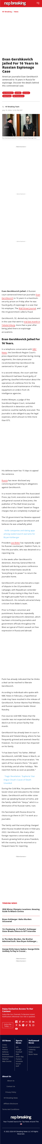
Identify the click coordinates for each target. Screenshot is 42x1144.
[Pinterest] (16, 1025)
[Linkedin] (33, 1022)
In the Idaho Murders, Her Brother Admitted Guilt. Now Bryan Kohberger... (20, 940)
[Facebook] (20, 1022)
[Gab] (23, 1022)
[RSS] (20, 1025)
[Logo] (15, 3)
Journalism (26, 93)
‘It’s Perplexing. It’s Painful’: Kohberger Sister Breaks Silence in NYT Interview (19, 930)
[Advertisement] (21, 36)
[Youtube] (16, 1029)
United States (7, 96)
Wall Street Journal (18, 96)
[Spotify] (23, 1025)
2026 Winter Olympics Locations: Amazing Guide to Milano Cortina (21, 910)
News (16, 12)
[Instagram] (30, 1022)
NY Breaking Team (12, 107)
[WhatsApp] (33, 1025)
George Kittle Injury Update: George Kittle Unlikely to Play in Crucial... (20, 950)
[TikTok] (26, 1025)
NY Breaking (7, 12)
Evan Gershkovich (8, 93)
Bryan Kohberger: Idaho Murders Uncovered (16, 920)
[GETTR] (26, 1022)
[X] (30, 1025)
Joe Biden (18, 93)
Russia (5, 480)
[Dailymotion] (16, 1022)
